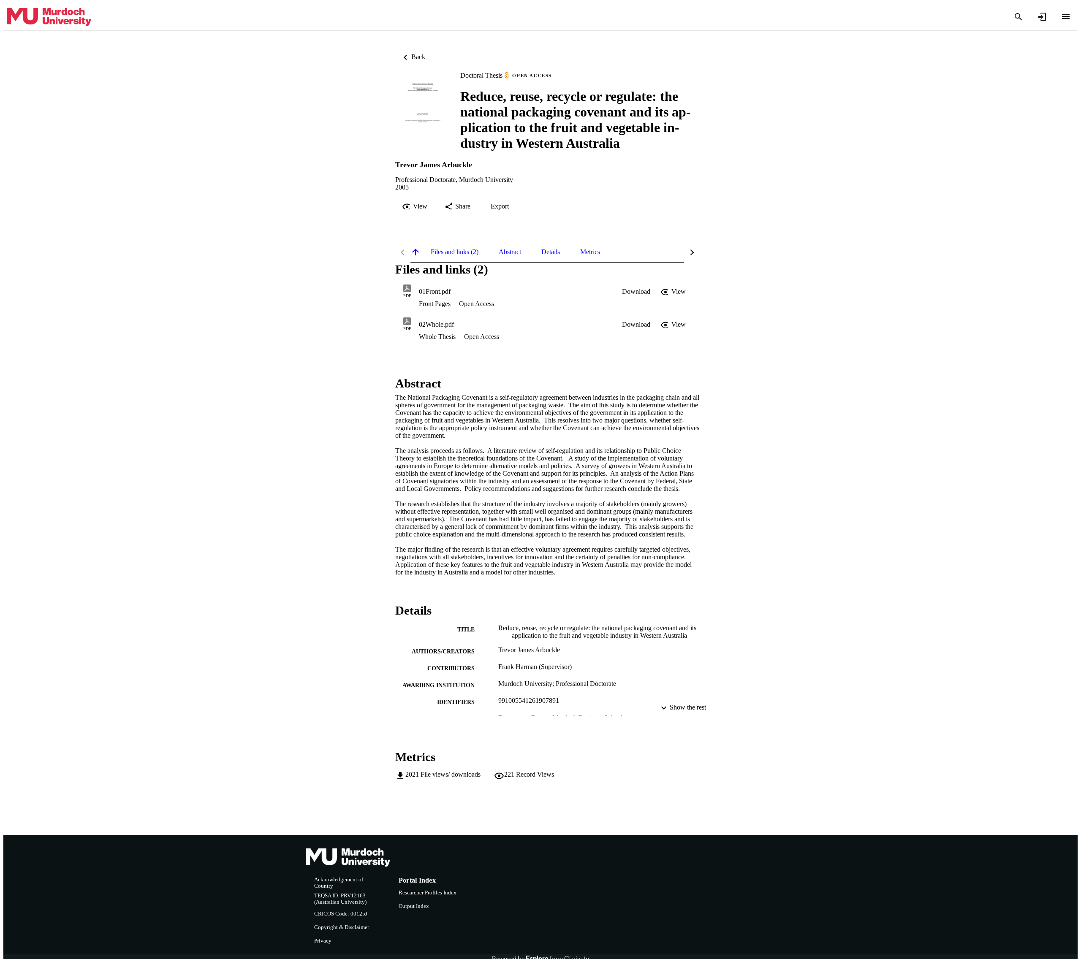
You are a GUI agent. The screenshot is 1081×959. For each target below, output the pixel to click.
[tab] (455, 252)
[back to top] (415, 252)
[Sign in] (1042, 16)
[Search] (1018, 16)
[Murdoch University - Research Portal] (49, 17)
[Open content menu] (1065, 16)
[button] (636, 291)
